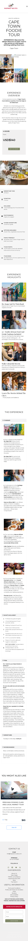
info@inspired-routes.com (14, 853)
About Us (14, 873)
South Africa (19, 797)
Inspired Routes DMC (14, 878)
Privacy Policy (14, 896)
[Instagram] (8, 867)
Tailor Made (14, 875)
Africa (5, 797)
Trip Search (14, 882)
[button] (14, 149)
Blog (14, 880)
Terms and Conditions (14, 888)
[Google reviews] (20, 867)
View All (14, 827)
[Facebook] (12, 867)
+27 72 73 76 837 (14, 859)
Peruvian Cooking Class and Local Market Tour (13, 803)
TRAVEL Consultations (14, 877)
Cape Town (11, 797)
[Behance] (16, 867)
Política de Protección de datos (14, 889)
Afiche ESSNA (14, 895)
